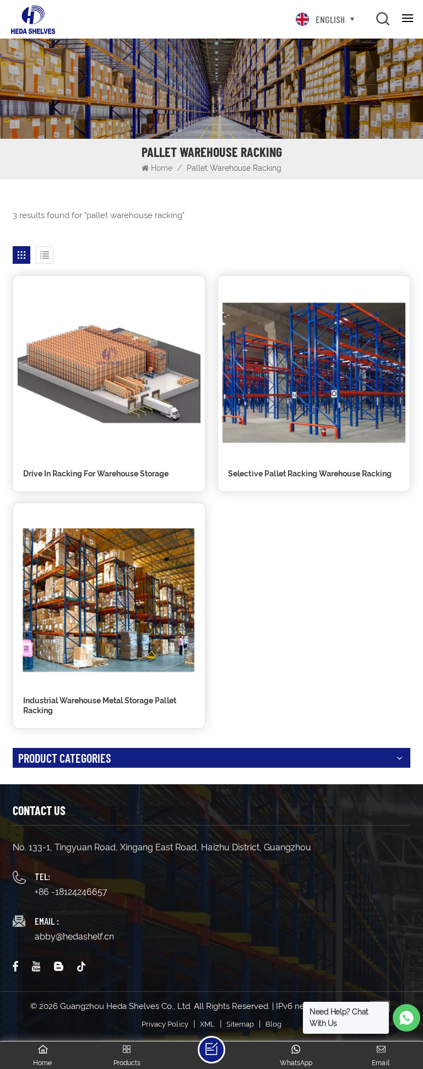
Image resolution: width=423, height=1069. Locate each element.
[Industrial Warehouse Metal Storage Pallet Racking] (109, 599)
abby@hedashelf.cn (74, 936)
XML (207, 1024)
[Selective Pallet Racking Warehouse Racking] (314, 371)
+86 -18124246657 (71, 892)
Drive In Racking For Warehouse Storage (96, 473)
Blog (273, 1024)
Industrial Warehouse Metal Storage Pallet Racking (99, 705)
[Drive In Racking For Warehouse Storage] (109, 371)
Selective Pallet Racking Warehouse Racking (310, 473)
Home (161, 168)
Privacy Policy (165, 1024)
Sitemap (240, 1024)
